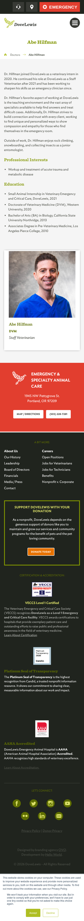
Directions (32, 7)
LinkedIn (42, 816)
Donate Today (41, 551)
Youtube (67, 803)
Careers (47, 451)
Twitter (34, 803)
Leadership (12, 463)
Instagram (50, 803)
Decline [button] (50, 912)
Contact (10, 488)
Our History (12, 457)
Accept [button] (33, 912)
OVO (62, 850)
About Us (11, 451)
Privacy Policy (30, 831)
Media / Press (13, 482)
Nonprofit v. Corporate (58, 482)
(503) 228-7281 (58, 414)
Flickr (25, 816)
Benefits (48, 476)
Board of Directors (17, 469)
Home (5, 54)
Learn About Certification (20, 635)
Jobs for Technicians (56, 469)
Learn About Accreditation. (21, 767)
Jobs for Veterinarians (57, 463)
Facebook (17, 803)
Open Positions (53, 457)
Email (59, 816)
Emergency (63, 7)
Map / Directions (28, 414)
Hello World (53, 854)
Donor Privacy (52, 831)
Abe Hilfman (20, 324)
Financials (11, 476)
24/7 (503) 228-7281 (18, 7)
